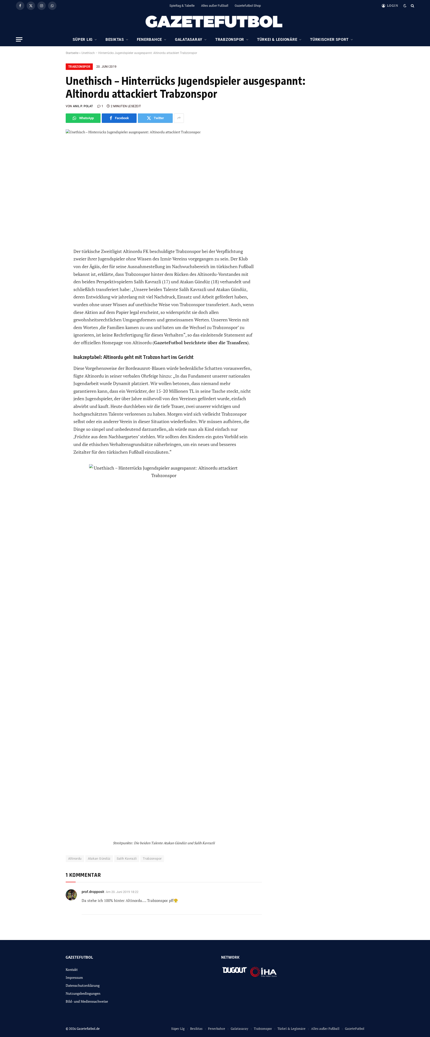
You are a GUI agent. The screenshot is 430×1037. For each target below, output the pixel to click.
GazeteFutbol (354, 1028)
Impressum (74, 977)
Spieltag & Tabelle (182, 5)
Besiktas (115, 39)
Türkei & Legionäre (277, 39)
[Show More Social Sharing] (179, 118)
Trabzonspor (229, 39)
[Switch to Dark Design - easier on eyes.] (405, 5)
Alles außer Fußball (214, 5)
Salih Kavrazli (127, 858)
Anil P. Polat (83, 106)
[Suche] (412, 5)
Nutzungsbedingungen (83, 993)
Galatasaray (188, 39)
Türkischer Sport (329, 39)
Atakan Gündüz (99, 858)
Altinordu (75, 858)
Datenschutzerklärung (83, 985)
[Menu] (19, 39)
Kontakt (72, 969)
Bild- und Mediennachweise (87, 1001)
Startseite (72, 53)
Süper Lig (83, 39)
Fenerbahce (149, 39)
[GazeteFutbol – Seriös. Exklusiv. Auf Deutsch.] (215, 22)
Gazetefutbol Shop (248, 5)
